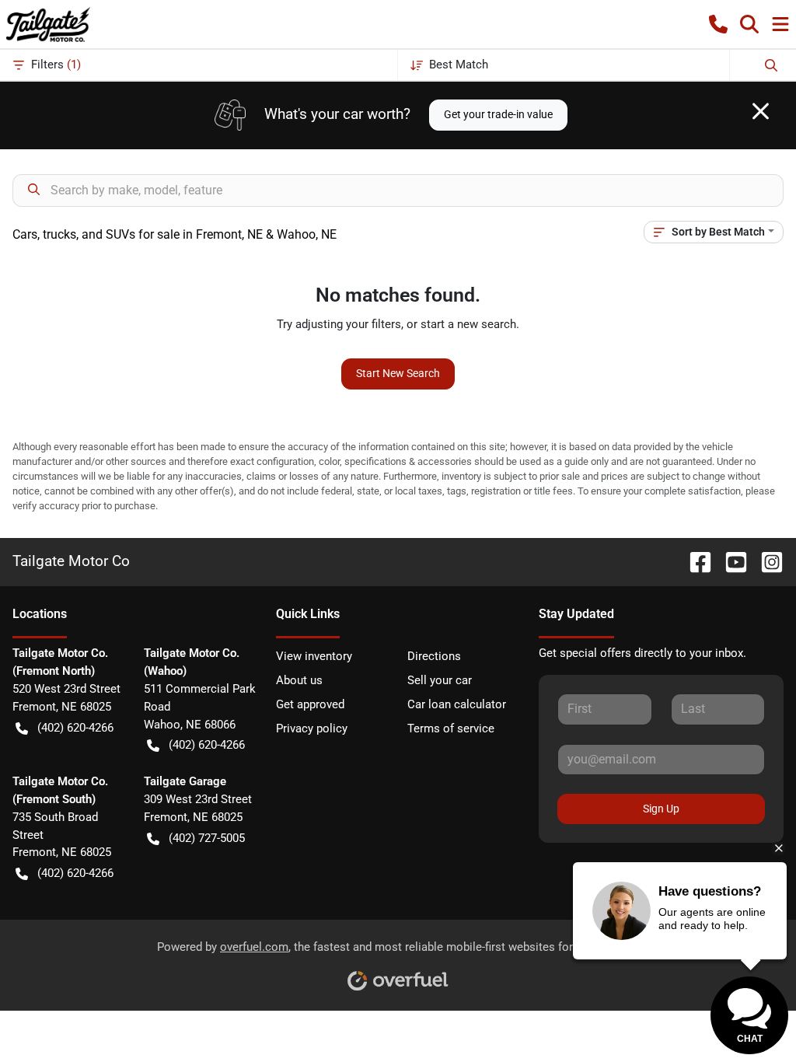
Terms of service (450, 728)
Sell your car (439, 680)
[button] (718, 24)
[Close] (760, 111)
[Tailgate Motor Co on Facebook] (694, 562)
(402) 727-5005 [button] (207, 838)
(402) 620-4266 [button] (75, 728)
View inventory (314, 656)
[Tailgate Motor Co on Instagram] (766, 562)
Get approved (310, 704)
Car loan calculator (456, 704)
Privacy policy (311, 728)
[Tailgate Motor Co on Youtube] (730, 562)
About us (299, 680)
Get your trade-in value (498, 114)
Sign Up (661, 808)
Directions (434, 656)
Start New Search (398, 373)
